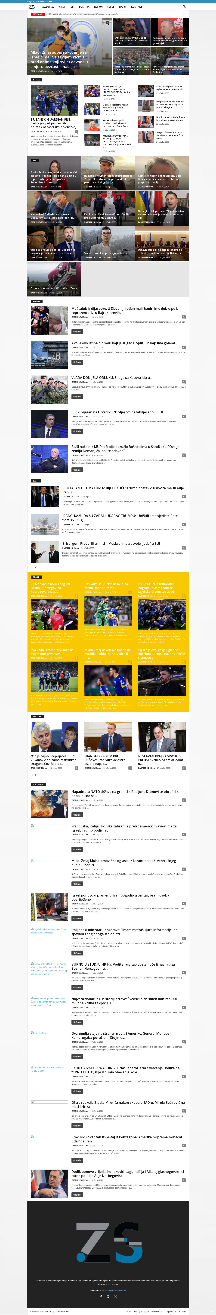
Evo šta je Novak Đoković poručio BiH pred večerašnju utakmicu (107, 216)
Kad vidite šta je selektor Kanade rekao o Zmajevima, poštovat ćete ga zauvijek (170, 40)
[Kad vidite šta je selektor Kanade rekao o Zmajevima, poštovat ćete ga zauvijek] (170, 32)
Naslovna (47, 6)
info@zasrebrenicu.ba (116, 1290)
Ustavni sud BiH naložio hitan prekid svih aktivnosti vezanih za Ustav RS (160, 251)
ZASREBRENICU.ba (39, 71)
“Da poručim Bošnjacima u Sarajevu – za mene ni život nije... (170, 135)
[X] (115, 1297)
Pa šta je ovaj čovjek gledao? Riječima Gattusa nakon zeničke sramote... (161, 654)
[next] (183, 14)
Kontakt (136, 6)
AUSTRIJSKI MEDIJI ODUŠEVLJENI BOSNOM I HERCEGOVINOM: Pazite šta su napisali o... (116, 90)
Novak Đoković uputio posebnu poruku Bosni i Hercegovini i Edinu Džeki (115, 123)
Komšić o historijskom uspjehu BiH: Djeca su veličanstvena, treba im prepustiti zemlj (159, 179)
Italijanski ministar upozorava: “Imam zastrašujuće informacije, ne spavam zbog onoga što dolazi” (124, 932)
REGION (36, 301)
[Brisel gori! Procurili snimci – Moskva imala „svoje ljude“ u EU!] (45, 552)
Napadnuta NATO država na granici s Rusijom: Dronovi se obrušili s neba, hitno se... (125, 793)
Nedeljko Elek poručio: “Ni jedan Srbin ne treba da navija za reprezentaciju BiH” (161, 214)
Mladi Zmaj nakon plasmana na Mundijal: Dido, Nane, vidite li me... (107, 654)
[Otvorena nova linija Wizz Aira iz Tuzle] (54, 279)
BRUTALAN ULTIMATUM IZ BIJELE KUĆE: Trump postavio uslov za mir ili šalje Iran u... (123, 490)
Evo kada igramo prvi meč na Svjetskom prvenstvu (52, 652)
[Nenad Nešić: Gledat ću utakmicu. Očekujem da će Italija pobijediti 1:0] (54, 208)
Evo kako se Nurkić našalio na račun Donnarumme (106, 586)
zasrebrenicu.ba (62, 1311)
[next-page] (184, 292)
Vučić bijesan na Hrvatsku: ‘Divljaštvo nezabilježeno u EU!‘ (117, 412)
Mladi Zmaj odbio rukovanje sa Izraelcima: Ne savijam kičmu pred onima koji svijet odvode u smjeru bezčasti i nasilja (59, 59)
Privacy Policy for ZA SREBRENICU (148, 1311)
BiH (72, 6)
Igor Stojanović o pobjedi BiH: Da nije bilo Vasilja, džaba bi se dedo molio (53, 251)
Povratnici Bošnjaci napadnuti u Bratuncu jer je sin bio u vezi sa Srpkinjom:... (169, 69)
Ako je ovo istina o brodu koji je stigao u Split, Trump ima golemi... (124, 343)
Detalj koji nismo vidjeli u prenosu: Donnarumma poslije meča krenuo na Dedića (131, 69)
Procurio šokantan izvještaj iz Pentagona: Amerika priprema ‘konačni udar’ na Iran (126, 1139)
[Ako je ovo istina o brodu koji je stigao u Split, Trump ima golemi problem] (49, 355)
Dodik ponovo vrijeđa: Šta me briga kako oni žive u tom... (170, 118)
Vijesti (62, 6)
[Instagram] (108, 1297)
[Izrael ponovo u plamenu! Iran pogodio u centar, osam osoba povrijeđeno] (49, 907)
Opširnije (77, 331)
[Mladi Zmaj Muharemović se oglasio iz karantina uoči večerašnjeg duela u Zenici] (49, 873)
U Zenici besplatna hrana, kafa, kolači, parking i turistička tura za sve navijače (83, 14)
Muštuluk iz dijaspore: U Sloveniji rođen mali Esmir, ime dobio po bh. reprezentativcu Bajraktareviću (126, 310)
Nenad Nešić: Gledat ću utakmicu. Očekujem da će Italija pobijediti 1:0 (52, 216)
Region (98, 6)
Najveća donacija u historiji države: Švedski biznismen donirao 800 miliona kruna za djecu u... (124, 1001)
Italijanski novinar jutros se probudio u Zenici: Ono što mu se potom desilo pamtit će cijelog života (108, 179)
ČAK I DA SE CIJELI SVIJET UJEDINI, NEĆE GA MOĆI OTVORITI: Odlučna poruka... (131, 40)
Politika (84, 6)
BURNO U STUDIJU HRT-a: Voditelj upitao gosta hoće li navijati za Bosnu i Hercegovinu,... (123, 966)
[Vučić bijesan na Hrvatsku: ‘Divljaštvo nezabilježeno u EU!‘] (49, 424)
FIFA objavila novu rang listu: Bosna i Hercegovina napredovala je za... (52, 588)
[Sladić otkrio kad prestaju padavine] (108, 243)
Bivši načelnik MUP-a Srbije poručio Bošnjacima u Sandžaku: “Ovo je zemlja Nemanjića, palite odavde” (125, 448)
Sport (123, 6)
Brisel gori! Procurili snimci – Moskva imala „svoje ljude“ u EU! (111, 543)
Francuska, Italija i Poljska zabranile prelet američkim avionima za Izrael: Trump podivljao (124, 828)
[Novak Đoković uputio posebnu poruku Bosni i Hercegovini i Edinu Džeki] (92, 125)
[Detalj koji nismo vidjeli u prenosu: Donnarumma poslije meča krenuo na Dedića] (132, 61)
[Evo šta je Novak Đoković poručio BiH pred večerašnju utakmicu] (108, 208)
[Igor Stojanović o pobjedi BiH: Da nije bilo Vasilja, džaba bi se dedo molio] (54, 243)
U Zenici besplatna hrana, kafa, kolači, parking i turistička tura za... (116, 107)
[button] (184, 6)
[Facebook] (101, 1297)
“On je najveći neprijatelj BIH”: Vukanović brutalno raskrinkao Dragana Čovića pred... (53, 760)
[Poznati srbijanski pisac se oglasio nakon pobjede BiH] (146, 91)
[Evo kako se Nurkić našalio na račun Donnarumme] (108, 611)
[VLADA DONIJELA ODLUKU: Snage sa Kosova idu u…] (49, 390)
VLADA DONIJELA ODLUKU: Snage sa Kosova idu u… (112, 377)
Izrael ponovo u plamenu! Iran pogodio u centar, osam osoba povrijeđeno (120, 897)
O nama (127, 1311)
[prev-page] (180, 292)
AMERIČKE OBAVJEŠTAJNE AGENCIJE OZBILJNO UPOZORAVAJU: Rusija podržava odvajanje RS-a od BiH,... (117, 141)
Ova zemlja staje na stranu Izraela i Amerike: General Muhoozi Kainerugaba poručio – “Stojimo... (120, 1035)
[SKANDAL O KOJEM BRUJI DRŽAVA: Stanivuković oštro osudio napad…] (108, 737)
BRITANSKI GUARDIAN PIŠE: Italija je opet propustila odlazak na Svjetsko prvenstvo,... (54, 123)
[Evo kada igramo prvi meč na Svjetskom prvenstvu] (54, 677)
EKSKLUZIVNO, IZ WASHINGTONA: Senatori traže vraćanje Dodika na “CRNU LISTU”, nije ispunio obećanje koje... (125, 1070)
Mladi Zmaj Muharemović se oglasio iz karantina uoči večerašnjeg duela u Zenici (123, 862)
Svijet (110, 6)
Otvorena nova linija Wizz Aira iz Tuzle (54, 288)
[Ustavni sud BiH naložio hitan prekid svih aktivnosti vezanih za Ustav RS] (162, 243)
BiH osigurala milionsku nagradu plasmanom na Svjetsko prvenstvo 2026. (156, 588)
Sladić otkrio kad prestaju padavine (106, 253)
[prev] (180, 14)
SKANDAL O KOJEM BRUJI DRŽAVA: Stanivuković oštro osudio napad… (104, 760)
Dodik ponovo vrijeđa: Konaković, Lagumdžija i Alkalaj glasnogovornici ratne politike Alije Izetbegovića (127, 1173)
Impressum (171, 1311)
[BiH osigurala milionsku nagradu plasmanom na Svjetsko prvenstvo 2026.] (162, 614)
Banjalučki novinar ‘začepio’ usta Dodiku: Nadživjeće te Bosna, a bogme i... (170, 104)
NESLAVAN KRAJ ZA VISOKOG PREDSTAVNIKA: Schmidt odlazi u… (161, 760)
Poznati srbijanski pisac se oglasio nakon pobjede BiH (169, 88)
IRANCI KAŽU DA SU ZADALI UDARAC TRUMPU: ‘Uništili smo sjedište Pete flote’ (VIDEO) (120, 518)
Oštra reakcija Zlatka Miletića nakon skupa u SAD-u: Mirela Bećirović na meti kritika (128, 1104)
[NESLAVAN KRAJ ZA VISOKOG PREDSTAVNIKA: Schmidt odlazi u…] (162, 737)
